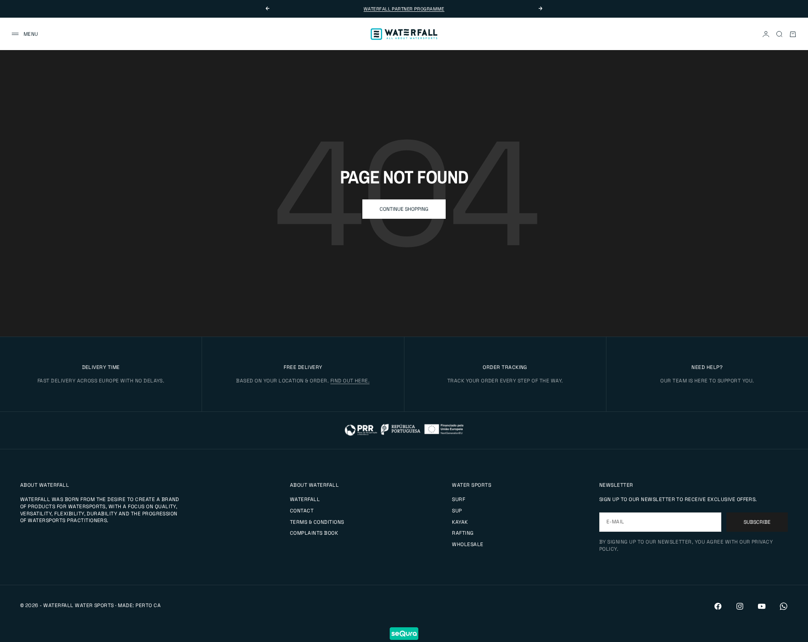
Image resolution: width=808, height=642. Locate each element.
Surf (458, 499)
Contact (302, 510)
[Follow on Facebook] (718, 606)
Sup (457, 510)
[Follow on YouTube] (762, 606)
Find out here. (350, 380)
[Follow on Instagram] (740, 606)
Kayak (460, 522)
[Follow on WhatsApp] (783, 606)
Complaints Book (314, 533)
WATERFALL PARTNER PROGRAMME (404, 9)
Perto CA (148, 605)
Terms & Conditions (317, 522)
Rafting (462, 533)
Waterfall (305, 499)
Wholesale (467, 544)
